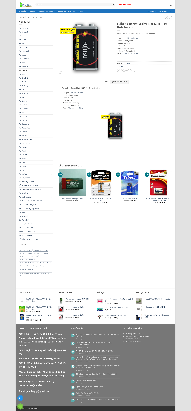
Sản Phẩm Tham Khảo (27, 231)
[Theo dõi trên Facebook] (171, 11)
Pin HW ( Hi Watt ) (25, 143)
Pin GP (21, 36)
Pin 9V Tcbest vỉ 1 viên (129, 199)
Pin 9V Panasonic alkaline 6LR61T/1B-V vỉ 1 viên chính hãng (158, 199)
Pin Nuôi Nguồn (25, 197)
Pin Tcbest (23, 155)
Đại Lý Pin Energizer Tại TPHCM (87, 393)
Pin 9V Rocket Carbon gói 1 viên (72, 199)
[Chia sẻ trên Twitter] (122, 70)
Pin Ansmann (24, 43)
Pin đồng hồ (23, 212)
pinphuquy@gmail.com (38, 391)
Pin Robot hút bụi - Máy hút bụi (30, 201)
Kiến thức (72, 11)
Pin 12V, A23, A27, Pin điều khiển (28, 263)
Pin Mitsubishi (24, 93)
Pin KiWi (22, 97)
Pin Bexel (22, 82)
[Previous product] (170, 17)
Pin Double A (24, 124)
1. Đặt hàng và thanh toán (132, 334)
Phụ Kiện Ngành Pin (46, 11)
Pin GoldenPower (25, 139)
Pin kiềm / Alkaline (131, 38)
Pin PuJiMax (23, 120)
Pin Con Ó (22, 162)
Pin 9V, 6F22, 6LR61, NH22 (27, 260)
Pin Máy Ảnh (23, 216)
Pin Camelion (24, 59)
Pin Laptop (23, 174)
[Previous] (58, 192)
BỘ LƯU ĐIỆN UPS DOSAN (28, 185)
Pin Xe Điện (23, 116)
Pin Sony (22, 74)
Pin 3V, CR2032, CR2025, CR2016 (28, 256)
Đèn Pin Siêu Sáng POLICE (28, 239)
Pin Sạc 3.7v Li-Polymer (27, 205)
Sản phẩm (22, 11)
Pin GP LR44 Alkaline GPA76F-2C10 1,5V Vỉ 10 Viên (94, 351)
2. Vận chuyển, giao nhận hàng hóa (136, 336)
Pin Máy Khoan (24, 178)
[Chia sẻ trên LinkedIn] (129, 70)
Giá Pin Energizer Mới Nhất (86, 380)
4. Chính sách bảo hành (132, 341)
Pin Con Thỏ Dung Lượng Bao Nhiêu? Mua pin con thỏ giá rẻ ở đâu (97, 335)
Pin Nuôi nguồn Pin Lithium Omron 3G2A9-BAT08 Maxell (34, 275)
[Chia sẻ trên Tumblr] (133, 70)
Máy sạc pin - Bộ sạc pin (26, 269)
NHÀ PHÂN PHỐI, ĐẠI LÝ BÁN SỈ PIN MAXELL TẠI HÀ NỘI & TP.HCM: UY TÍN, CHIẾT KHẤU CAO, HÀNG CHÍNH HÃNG (97, 358)
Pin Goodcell (23, 132)
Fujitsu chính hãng (131, 53)
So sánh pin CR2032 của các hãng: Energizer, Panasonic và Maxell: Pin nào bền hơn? (98, 367)
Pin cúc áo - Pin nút (46, 263)
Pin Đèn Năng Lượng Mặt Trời (30, 189)
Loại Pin (32, 11)
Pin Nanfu (22, 55)
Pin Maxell (22, 39)
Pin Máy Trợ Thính (25, 224)
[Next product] (166, 17)
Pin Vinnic (22, 63)
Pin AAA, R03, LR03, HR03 (40, 250)
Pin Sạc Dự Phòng (25, 235)
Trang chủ (22, 17)
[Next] (172, 192)
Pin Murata (23, 105)
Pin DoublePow (24, 128)
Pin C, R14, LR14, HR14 (26, 253)
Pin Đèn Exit (23, 193)
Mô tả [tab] (106, 82)
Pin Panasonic (24, 51)
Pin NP (21, 89)
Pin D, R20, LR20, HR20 (41, 253)
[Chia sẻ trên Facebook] (118, 70)
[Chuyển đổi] (51, 174)
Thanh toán (61, 11)
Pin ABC (22, 112)
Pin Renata (23, 101)
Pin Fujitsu (39, 17)
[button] (171, 5)
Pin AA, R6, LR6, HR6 (25, 250)
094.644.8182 (54, 341)
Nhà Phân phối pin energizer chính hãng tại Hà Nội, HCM (97, 399)
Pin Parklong (23, 86)
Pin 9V (121, 66)
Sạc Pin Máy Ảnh (25, 220)
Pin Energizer (24, 28)
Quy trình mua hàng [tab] (119, 82)
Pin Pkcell (22, 151)
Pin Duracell (23, 47)
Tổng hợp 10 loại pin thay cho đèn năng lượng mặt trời (96, 374)
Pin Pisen (22, 166)
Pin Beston (23, 159)
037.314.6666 (31, 341)
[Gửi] (113, 4)
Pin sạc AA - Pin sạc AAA (40, 266)
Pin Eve (21, 170)
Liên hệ (80, 11)
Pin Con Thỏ (23, 78)
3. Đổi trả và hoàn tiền (131, 339)
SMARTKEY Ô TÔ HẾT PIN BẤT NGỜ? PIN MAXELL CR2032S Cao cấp (94, 344)
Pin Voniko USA (24, 66)
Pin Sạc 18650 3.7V (26, 228)
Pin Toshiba (23, 109)
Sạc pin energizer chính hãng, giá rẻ (89, 387)
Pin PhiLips (23, 147)
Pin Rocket (23, 135)
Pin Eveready (24, 32)
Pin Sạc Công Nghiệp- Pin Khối (30, 208)
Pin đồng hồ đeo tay (25, 266)
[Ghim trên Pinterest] (126, 70)
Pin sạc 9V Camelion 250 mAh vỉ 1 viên (101, 199)
